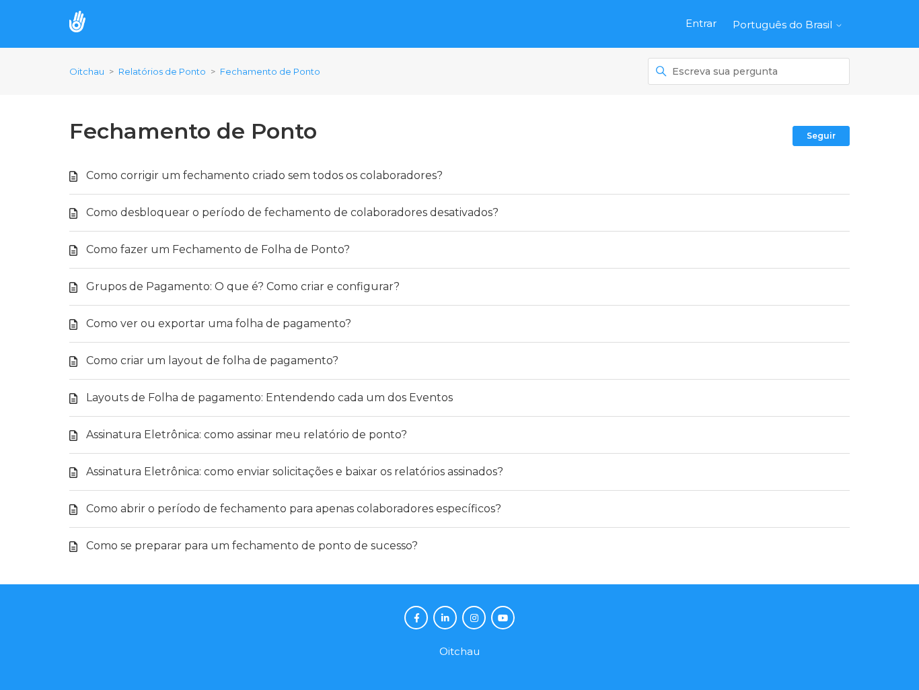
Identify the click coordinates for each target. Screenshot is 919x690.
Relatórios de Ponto (162, 71)
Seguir (821, 136)
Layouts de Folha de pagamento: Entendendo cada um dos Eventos (269, 397)
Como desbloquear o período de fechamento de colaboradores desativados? (292, 212)
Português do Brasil (784, 24)
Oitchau (86, 71)
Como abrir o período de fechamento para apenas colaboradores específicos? (293, 508)
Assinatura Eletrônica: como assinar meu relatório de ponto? (246, 434)
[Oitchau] (84, 24)
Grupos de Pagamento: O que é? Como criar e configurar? (243, 286)
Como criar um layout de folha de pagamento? (212, 360)
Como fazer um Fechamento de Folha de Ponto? (218, 249)
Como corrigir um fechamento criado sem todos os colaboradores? (264, 175)
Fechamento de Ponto (270, 71)
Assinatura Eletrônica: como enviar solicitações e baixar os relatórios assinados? (294, 471)
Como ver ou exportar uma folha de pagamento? (218, 323)
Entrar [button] (701, 23)
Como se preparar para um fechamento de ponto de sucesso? (252, 545)
